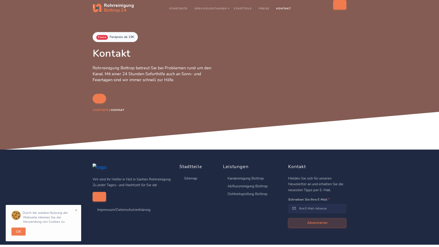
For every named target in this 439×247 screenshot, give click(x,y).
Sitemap (190, 178)
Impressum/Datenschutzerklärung (123, 209)
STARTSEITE (178, 8)
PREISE (264, 8)
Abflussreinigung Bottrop (247, 186)
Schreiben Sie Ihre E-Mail (309, 199)
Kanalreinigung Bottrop (245, 178)
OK (18, 231)
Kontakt (283, 8)
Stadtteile (243, 8)
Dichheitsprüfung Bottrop (247, 193)
